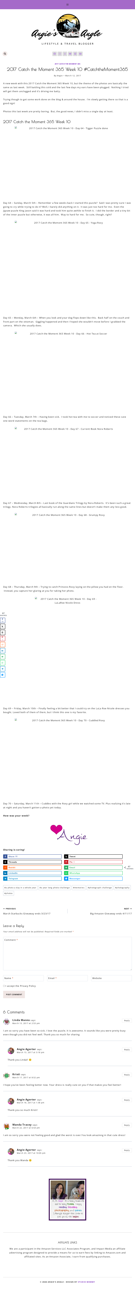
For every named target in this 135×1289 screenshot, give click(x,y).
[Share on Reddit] (2, 644)
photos (8, 893)
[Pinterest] (75, 54)
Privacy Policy (28, 985)
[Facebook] (54, 54)
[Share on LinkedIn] (2, 650)
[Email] (80, 54)
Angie (60, 75)
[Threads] (65, 54)
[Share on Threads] (2, 632)
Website (97, 978)
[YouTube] (70, 54)
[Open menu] (67, 5)
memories (79, 887)
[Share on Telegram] (2, 668)
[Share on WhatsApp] (2, 662)
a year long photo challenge (55, 887)
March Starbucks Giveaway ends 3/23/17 (26, 911)
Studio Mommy (86, 1282)
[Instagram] (59, 54)
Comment (11, 939)
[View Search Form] (5, 53)
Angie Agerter (26, 1049)
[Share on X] (2, 626)
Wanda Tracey (22, 1124)
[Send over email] (2, 656)
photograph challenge (100, 887)
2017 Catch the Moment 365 (67, 64)
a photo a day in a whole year (20, 887)
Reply (127, 1020)
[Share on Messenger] (2, 674)
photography (122, 887)
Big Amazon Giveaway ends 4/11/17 (111, 911)
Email (52, 978)
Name (8, 978)
